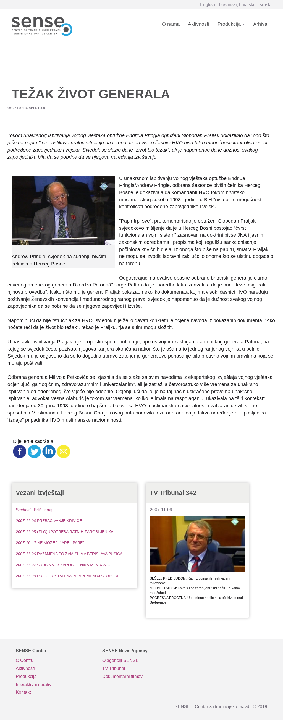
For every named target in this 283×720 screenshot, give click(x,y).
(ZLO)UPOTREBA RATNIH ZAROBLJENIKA (64, 531)
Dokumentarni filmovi (123, 676)
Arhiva (260, 24)
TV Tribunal (113, 668)
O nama (171, 24)
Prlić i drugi (34, 509)
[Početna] (44, 25)
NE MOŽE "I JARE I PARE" (50, 543)
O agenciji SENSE (120, 660)
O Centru (24, 660)
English (207, 4)
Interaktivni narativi (34, 684)
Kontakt (23, 692)
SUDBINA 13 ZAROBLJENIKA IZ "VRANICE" (65, 565)
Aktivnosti (198, 24)
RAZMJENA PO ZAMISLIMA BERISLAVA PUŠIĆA (69, 554)
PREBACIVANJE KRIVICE (49, 520)
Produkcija (230, 24)
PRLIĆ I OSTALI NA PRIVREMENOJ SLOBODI (67, 576)
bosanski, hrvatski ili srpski (245, 4)
